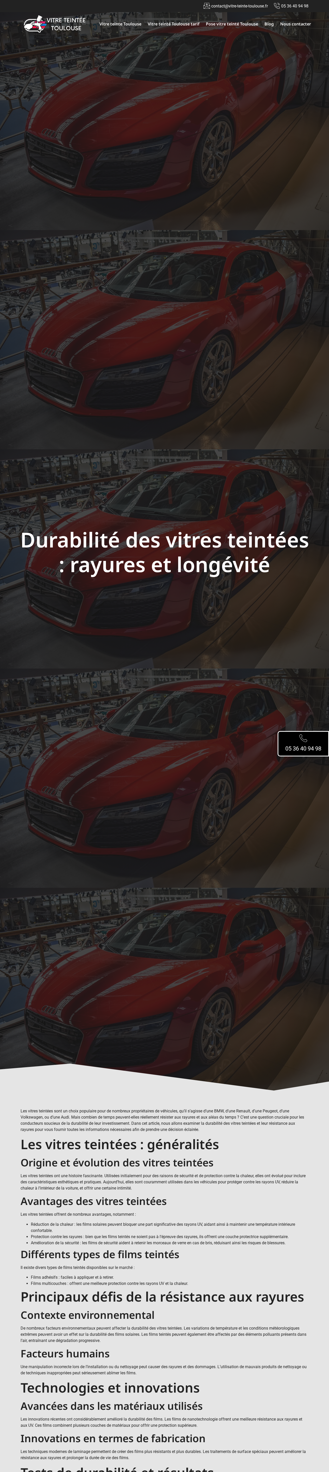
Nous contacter (295, 24)
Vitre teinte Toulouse (120, 24)
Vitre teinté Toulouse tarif (173, 24)
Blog (269, 24)
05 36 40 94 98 (303, 748)
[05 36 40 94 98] (303, 738)
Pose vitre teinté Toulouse (232, 24)
